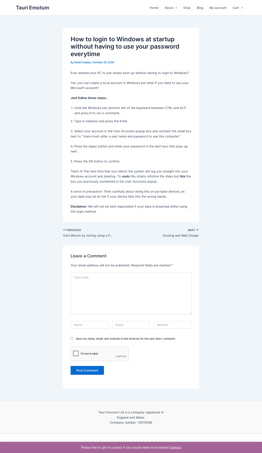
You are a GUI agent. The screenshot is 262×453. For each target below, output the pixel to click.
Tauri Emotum (32, 8)
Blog (200, 8)
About (169, 8)
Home (154, 8)
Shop (187, 8)
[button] (175, 7)
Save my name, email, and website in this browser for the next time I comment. (126, 338)
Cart (236, 8)
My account (218, 8)
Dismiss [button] (175, 447)
